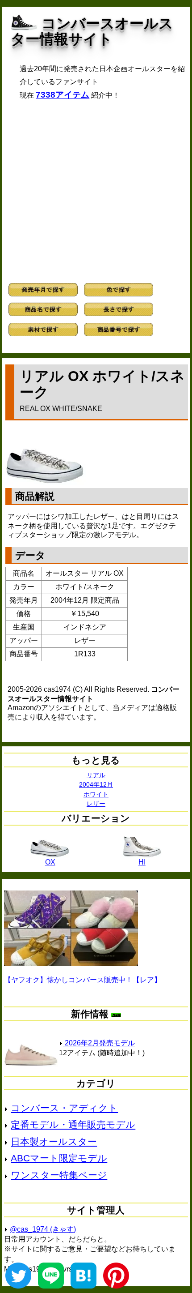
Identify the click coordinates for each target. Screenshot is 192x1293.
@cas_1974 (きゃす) (43, 1229)
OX (50, 862)
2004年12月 (96, 784)
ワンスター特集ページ (59, 1175)
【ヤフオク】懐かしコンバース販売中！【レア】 (82, 980)
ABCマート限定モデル (59, 1158)
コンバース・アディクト (64, 1108)
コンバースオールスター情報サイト (92, 31)
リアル (96, 775)
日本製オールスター (54, 1141)
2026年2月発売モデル (99, 1043)
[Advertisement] (96, 191)
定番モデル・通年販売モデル (73, 1124)
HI (142, 862)
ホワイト (96, 794)
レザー (96, 803)
